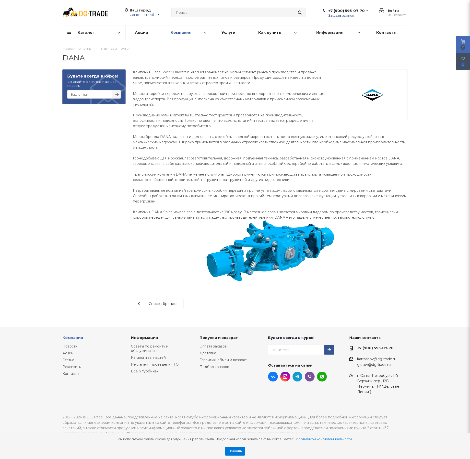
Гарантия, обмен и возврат (223, 360)
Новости (70, 346)
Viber (310, 376)
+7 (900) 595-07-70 (346, 11)
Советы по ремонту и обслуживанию (149, 348)
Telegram (297, 376)
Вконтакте (273, 376)
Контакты (70, 373)
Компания (72, 337)
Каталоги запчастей (148, 357)
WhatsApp (322, 376)
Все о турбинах (144, 371)
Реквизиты (72, 367)
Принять (235, 451)
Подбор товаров (214, 367)
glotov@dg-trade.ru (374, 365)
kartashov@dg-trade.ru (376, 359)
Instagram (285, 376)
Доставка (208, 353)
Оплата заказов (213, 346)
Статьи (68, 360)
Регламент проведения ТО (155, 364)
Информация (144, 337)
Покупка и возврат (219, 337)
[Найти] (300, 12)
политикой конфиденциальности (325, 439)
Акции (67, 353)
